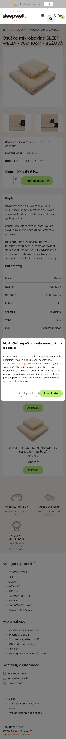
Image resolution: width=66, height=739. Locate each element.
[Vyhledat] (51, 19)
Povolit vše (51, 393)
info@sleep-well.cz (29, 4)
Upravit (29, 393)
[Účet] (54, 15)
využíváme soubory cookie (18, 363)
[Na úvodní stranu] (15, 16)
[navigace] (43, 15)
